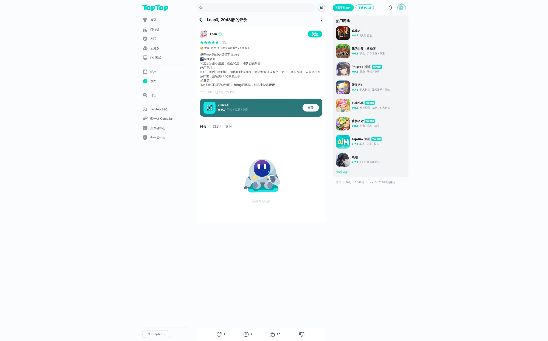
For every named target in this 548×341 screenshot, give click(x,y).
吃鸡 (369, 125)
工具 (362, 143)
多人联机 (365, 89)
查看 (311, 107)
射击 (362, 125)
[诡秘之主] (343, 33)
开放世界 (372, 53)
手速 (369, 71)
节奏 (377, 71)
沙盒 (362, 53)
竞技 (387, 89)
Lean (213, 34)
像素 (382, 53)
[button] (401, 7)
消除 (245, 109)
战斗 (377, 125)
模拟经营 (365, 107)
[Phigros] (343, 69)
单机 (229, 109)
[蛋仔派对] (343, 87)
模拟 (376, 143)
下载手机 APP (343, 7)
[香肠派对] (343, 123)
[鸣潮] (343, 160)
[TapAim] (343, 142)
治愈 (374, 107)
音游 (362, 71)
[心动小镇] (343, 105)
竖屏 (237, 109)
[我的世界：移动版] (343, 51)
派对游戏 (377, 89)
